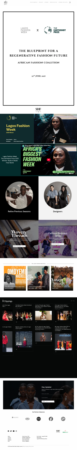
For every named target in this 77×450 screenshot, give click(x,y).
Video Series (39, 437)
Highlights (41, 2)
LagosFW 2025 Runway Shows (42, 438)
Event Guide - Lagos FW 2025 (42, 436)
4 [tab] (37, 374)
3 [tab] (40, 112)
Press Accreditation (25, 438)
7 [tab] (42, 374)
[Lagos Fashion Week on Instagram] (16, 431)
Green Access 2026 (53, 2)
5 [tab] (39, 374)
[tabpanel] (38, 53)
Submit (43, 401)
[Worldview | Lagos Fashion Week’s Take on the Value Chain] (16, 320)
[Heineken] (65, 431)
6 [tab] (40, 374)
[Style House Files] (58, 431)
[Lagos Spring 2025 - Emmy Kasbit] (63, 355)
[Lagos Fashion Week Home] (6, 2)
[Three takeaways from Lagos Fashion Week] (23, 341)
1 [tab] (36, 112)
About (9, 436)
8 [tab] (44, 374)
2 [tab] (38, 112)
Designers (46, 2)
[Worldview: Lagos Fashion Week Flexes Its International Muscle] (36, 320)
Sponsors (9, 438)
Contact (9, 437)
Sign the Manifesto (33, 2)
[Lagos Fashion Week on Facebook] (9, 431)
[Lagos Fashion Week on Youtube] (13, 431)
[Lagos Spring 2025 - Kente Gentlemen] (63, 321)
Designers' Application (63, 2)
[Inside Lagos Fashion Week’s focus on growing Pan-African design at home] (43, 343)
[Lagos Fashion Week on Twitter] (11, 431)
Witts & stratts (31, 446)
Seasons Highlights (25, 441)
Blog (8, 441)
